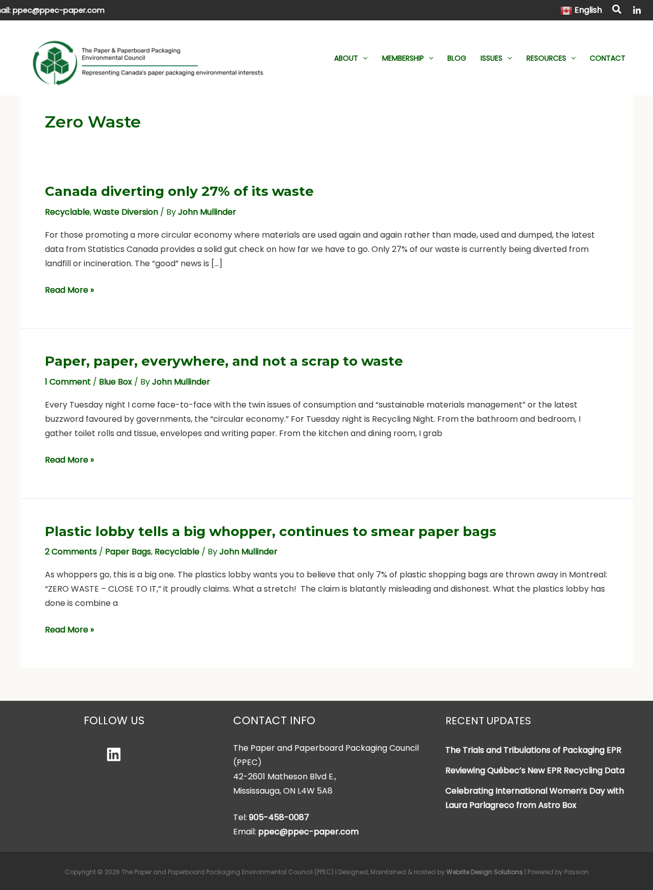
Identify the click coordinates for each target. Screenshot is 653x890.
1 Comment (68, 382)
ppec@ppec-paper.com (59, 10)
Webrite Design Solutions (484, 872)
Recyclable (67, 212)
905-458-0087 (279, 817)
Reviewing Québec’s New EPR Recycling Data (534, 770)
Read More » (69, 290)
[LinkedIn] (637, 10)
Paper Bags (128, 551)
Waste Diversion (125, 212)
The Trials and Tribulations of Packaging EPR (533, 750)
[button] (617, 11)
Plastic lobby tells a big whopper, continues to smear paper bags (270, 531)
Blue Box (115, 382)
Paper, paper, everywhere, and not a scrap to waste (224, 361)
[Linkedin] (113, 754)
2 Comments (71, 551)
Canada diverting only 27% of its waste (179, 191)
